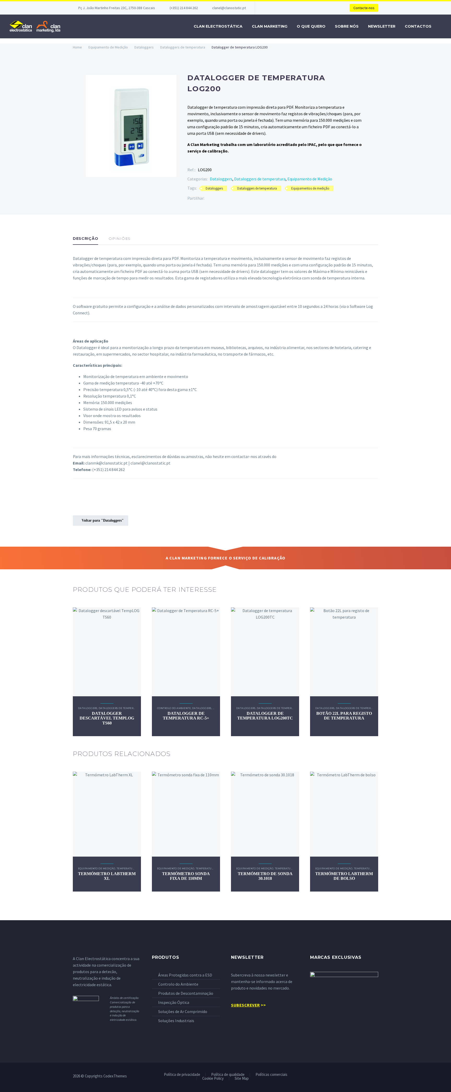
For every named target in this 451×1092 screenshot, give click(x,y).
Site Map (242, 1079)
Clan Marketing (269, 26)
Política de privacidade (182, 1075)
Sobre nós (347, 26)
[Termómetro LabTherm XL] (107, 814)
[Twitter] (216, 198)
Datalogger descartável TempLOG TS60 (107, 718)
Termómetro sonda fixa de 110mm (186, 876)
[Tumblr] (232, 198)
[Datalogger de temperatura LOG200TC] (265, 651)
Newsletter (381, 26)
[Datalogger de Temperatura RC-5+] (186, 651)
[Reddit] (247, 198)
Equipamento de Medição (108, 47)
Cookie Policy (213, 1079)
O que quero (311, 26)
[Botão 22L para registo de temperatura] (344, 651)
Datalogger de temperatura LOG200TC (265, 715)
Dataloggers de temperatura (182, 47)
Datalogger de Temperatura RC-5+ (186, 715)
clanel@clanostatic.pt (229, 7)
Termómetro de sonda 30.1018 (265, 876)
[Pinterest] (224, 198)
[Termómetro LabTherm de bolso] (344, 814)
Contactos (418, 26)
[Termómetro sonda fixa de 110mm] (186, 814)
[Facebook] (208, 198)
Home (77, 47)
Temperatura (126, 868)
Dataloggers (144, 47)
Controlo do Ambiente (174, 708)
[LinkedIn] (240, 198)
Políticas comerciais (271, 1075)
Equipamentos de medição (310, 188)
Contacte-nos (364, 7)
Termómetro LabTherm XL (107, 876)
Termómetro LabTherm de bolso (344, 876)
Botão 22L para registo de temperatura (344, 715)
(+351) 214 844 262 (184, 7)
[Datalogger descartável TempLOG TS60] (107, 651)
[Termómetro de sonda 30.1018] (265, 814)
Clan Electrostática (218, 26)
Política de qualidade (228, 1075)
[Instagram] (377, 1076)
